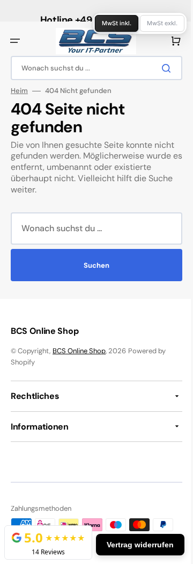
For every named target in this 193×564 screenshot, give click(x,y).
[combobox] (92, 68)
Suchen (93, 265)
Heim (19, 91)
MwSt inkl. (108, 23)
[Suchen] (160, 68)
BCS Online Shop (79, 350)
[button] (15, 41)
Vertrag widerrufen (132, 544)
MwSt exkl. (154, 23)
